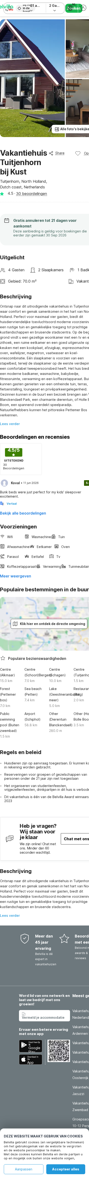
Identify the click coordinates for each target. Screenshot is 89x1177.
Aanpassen (23, 1169)
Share (60, 153)
